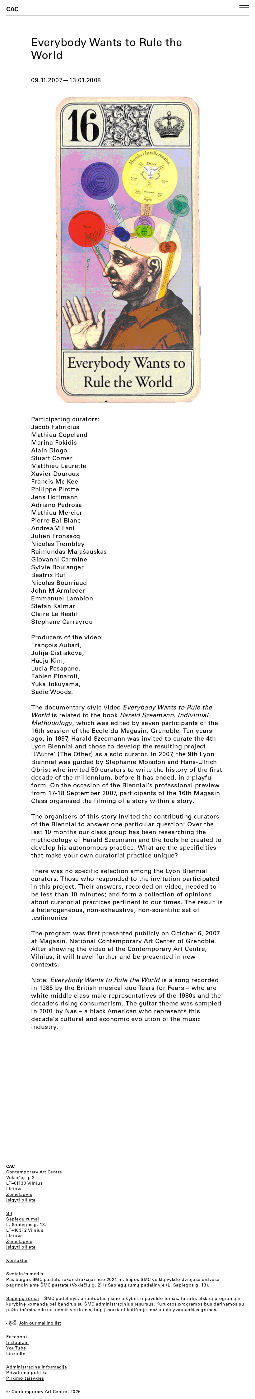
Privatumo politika (27, 1372)
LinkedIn (16, 1353)
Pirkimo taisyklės (25, 1378)
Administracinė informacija (36, 1367)
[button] (244, 7)
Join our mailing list (40, 1323)
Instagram (17, 1342)
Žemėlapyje (19, 1194)
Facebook (17, 1336)
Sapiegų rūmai (22, 1219)
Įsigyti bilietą (21, 1200)
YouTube (16, 1348)
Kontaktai (17, 1260)
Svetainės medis (24, 1274)
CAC (12, 9)
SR (9, 1213)
